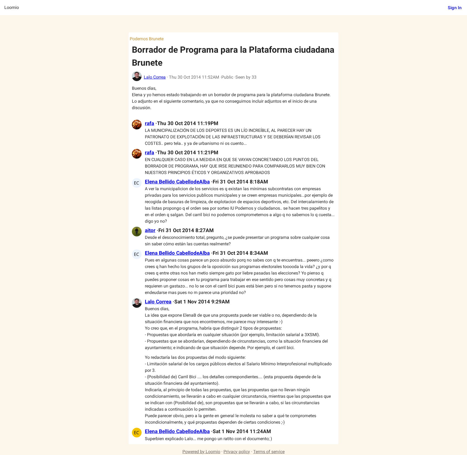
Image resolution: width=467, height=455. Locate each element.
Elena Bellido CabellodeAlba (177, 182)
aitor (150, 230)
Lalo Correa (155, 77)
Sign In (455, 7)
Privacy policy (237, 451)
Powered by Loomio (201, 451)
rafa (149, 123)
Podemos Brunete (147, 38)
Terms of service (269, 451)
